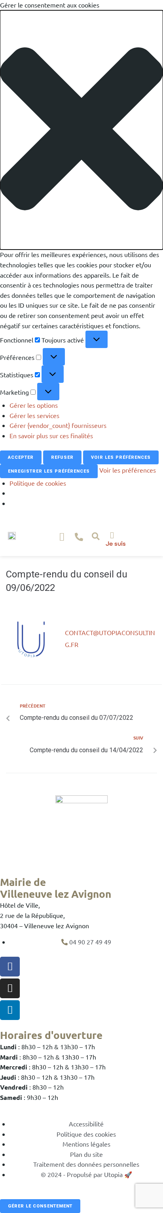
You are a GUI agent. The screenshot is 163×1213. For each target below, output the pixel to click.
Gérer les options (33, 405)
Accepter (21, 457)
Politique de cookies (37, 483)
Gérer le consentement (40, 1206)
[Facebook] (10, 966)
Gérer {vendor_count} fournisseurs (57, 425)
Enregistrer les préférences (49, 471)
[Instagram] (10, 988)
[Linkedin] (10, 1010)
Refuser (62, 457)
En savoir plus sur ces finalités (51, 435)
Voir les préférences (121, 457)
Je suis (116, 543)
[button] (81, 130)
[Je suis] (112, 535)
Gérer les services (34, 415)
